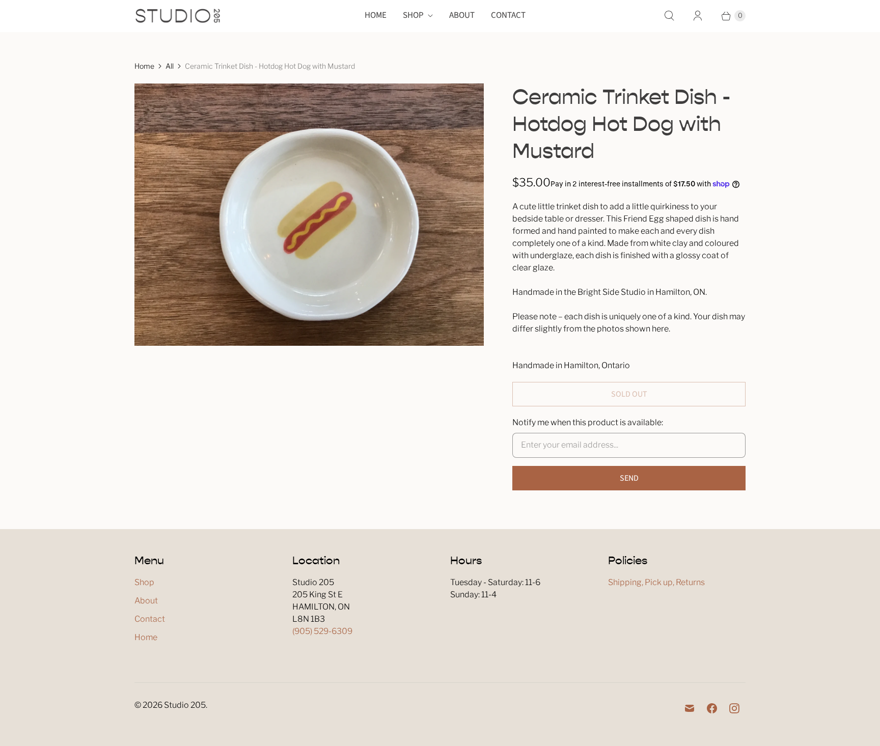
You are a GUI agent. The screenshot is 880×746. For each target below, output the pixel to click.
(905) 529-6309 (322, 631)
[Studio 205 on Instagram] (734, 708)
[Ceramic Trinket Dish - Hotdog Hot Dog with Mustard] (309, 215)
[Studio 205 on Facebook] (712, 708)
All (170, 66)
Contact (508, 15)
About (462, 15)
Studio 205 (185, 705)
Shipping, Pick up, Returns (656, 582)
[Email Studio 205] (689, 708)
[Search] (669, 16)
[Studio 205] (177, 15)
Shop (413, 15)
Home (376, 15)
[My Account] (697, 16)
